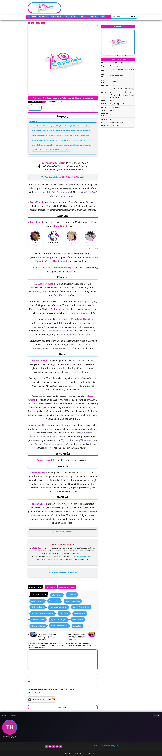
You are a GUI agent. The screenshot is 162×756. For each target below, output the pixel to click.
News (82, 16)
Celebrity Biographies (72, 601)
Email (29, 681)
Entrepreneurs (37, 23)
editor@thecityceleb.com (84, 556)
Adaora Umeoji (57, 595)
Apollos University (37, 601)
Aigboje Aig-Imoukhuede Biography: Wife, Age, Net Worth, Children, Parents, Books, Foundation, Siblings (61, 126)
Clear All (156, 715)
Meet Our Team (71, 16)
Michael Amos (56, 101)
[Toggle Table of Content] (37, 107)
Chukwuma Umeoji (37, 607)
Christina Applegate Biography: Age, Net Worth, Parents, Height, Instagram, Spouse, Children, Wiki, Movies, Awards (47, 637)
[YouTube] (53, 746)
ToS (88, 753)
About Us (67, 753)
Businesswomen (43, 23)
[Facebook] (46, 746)
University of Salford (38, 626)
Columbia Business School (58, 607)
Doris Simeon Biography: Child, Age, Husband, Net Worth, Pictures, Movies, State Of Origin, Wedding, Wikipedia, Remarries (61, 131)
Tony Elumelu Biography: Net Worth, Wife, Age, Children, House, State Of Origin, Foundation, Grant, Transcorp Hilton (61, 135)
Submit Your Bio (56, 16)
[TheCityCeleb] (28, 16)
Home (34, 16)
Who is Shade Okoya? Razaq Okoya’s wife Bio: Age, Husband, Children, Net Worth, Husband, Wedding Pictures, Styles (61, 145)
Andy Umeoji (72, 595)
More (102, 16)
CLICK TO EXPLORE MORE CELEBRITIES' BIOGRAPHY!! (63, 572)
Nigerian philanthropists (58, 620)
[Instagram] (57, 746)
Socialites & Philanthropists (66, 587)
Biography (43, 16)
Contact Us (92, 16)
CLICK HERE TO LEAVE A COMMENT (62, 532)
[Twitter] (50, 746)
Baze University (54, 601)
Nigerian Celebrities (38, 619)
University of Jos (77, 619)
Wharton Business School (59, 626)
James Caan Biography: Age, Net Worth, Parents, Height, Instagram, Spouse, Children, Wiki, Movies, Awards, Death (77, 637)
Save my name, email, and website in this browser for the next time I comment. (51, 689)
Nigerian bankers (80, 613)
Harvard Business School (81, 607)
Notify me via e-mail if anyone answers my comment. (44, 693)
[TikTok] (60, 746)
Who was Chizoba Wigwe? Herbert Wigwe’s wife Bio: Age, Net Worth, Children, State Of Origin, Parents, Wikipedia (61, 140)
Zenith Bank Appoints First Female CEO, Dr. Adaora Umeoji (51, 150)
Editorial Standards (78, 753)
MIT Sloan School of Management (42, 613)
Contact (95, 753)
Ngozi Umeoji (64, 613)
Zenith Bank (77, 626)
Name (29, 673)
